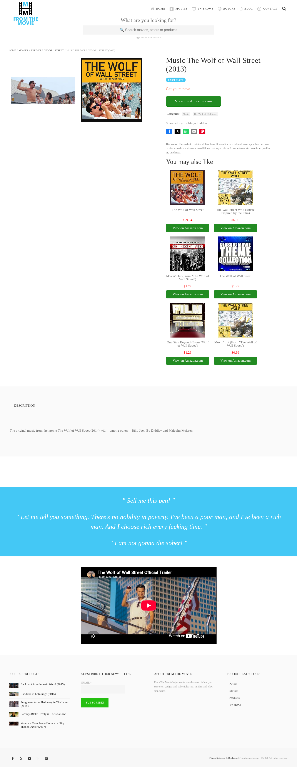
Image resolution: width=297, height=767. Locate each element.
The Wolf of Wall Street (47, 50)
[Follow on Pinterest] (46, 759)
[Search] (284, 8)
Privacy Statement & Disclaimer (223, 758)
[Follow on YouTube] (29, 759)
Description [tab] (24, 405)
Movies (181, 8)
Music (186, 114)
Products (234, 697)
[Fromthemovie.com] (26, 22)
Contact (270, 8)
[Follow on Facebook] (13, 759)
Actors (228, 8)
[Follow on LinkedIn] (38, 759)
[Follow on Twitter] (21, 759)
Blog (248, 8)
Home (160, 8)
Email (86, 682)
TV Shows (205, 8)
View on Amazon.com (193, 101)
